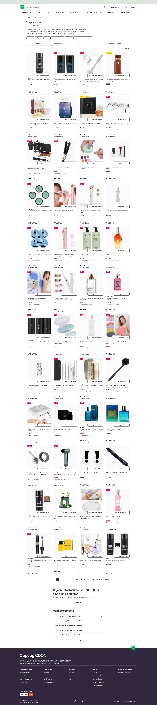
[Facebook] (81, 279)
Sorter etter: (111, 44)
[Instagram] (75, 279)
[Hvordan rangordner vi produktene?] (104, 43)
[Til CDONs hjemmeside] (22, 7)
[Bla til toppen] (133, 226)
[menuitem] (26, 12)
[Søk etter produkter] (105, 7)
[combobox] (66, 7)
